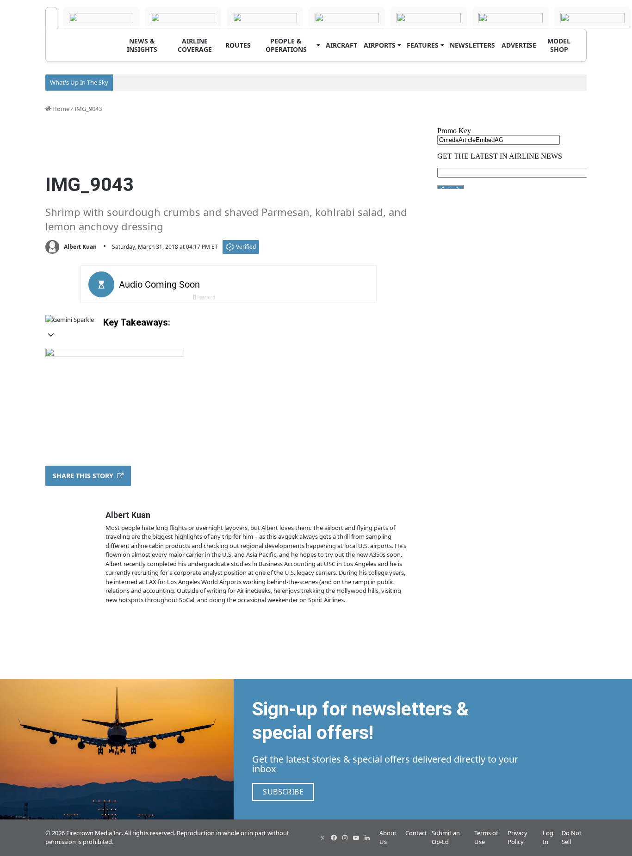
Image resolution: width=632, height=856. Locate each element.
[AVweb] (183, 18)
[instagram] (344, 837)
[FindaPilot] (592, 18)
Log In (548, 837)
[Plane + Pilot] (510, 18)
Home (60, 109)
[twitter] (322, 837)
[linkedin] (366, 837)
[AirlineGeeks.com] (51, 18)
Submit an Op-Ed (446, 837)
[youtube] (355, 837)
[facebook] (333, 837)
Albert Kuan (80, 247)
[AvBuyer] (347, 18)
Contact (416, 833)
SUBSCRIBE (283, 792)
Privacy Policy (517, 837)
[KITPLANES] (428, 18)
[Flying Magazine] (101, 18)
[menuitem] (142, 45)
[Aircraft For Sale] (265, 18)
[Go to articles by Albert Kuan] (52, 247)
